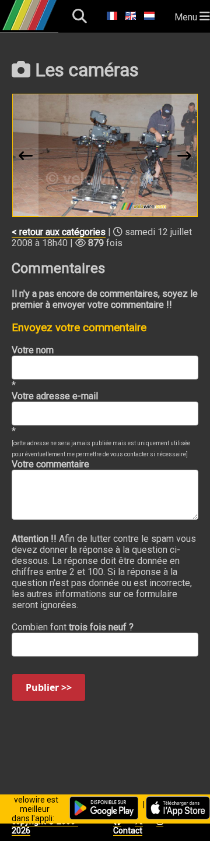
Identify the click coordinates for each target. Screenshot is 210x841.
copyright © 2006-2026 (45, 826)
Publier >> (49, 687)
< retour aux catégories (59, 231)
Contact (127, 830)
